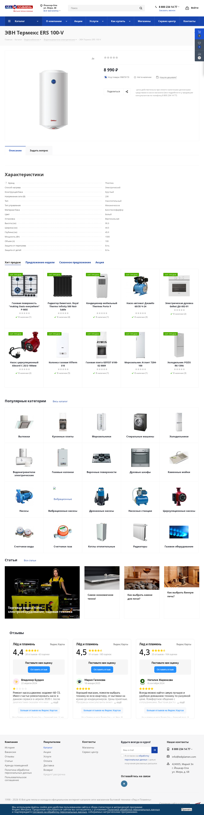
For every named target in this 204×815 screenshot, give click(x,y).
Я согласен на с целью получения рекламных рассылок (141, 759)
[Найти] (141, 8)
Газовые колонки (63, 472)
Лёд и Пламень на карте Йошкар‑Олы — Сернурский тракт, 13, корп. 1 (39, 717)
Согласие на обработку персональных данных (60, 811)
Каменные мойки (179, 472)
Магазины (88, 747)
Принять (187, 809)
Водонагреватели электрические (24, 473)
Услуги (47, 756)
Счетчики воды (24, 546)
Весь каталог (60, 401)
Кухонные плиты (63, 436)
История (10, 747)
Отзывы (9, 756)
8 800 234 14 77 (168, 7)
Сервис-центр (90, 752)
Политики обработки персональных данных (133, 809)
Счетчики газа (63, 546)
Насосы (24, 510)
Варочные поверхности (102, 472)
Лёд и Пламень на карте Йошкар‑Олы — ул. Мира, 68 (102, 717)
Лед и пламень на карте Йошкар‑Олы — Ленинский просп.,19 (165, 717)
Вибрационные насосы (62, 510)
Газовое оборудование (179, 546)
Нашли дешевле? (168, 77)
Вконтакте (124, 784)
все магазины (51, 10)
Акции (47, 752)
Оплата (48, 760)
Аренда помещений (16, 765)
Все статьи (30, 560)
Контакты (89, 742)
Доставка (49, 765)
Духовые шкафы (140, 472)
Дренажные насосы (101, 510)
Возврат (48, 769)
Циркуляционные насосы (179, 510)
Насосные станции (140, 510)
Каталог (48, 747)
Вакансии (10, 752)
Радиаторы (140, 546)
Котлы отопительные (101, 546)
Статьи (9, 760)
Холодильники (179, 436)
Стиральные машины (140, 436)
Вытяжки (24, 436)
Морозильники (101, 436)
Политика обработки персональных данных (18, 771)
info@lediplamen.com (184, 756)
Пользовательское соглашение (15, 779)
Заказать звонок (167, 10)
